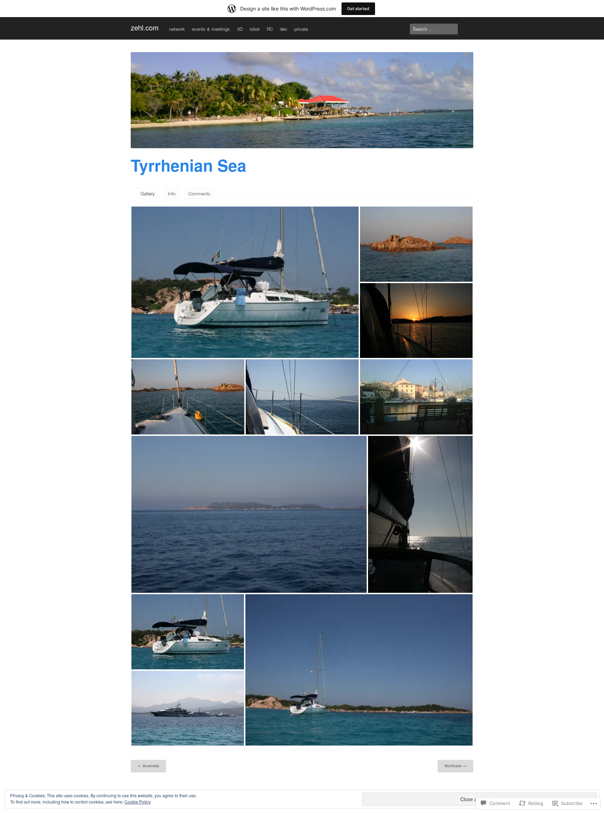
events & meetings (211, 29)
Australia (148, 765)
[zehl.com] (302, 100)
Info (171, 193)
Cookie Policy (137, 802)
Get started (358, 8)
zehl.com (145, 27)
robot (255, 29)
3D (240, 29)
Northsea (455, 765)
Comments (199, 193)
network (177, 29)
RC (270, 29)
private (301, 29)
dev (283, 29)
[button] (245, 282)
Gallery (148, 193)
